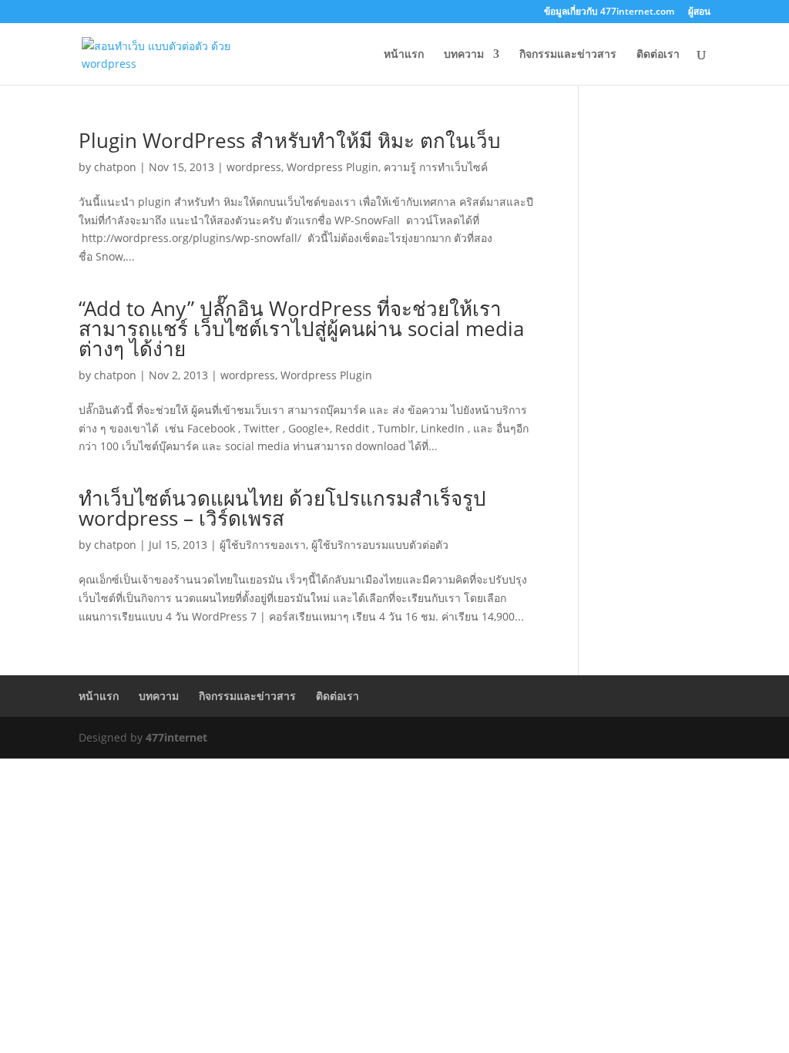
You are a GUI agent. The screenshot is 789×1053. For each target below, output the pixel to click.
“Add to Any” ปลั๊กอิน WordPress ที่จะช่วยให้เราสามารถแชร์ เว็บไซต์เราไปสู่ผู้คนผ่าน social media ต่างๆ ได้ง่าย (301, 328)
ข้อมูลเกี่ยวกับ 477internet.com (609, 12)
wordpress (254, 167)
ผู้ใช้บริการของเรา (263, 544)
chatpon (115, 167)
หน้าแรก (404, 55)
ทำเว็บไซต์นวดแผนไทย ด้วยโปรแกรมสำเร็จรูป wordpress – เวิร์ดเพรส (282, 508)
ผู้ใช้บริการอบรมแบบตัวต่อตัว (379, 544)
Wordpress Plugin (332, 167)
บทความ (464, 55)
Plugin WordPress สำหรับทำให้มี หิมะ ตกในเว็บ (290, 140)
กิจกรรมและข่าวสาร (567, 55)
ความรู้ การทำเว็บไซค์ (436, 167)
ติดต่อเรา (658, 55)
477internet (176, 737)
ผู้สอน (699, 12)
